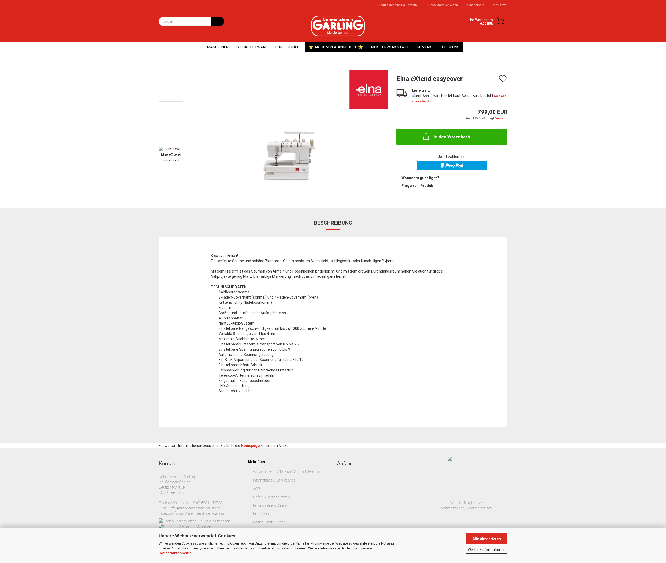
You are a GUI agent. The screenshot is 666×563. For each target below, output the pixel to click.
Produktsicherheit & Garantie (397, 5)
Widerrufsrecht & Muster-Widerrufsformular (287, 472)
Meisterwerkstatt (390, 47)
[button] (174, 78)
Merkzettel (499, 5)
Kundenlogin (475, 5)
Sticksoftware (251, 47)
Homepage (250, 446)
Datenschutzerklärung (175, 553)
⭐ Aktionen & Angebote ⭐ (336, 47)
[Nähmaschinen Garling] (338, 26)
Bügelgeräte (288, 47)
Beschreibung (333, 223)
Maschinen (218, 47)
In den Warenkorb (452, 137)
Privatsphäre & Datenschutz (274, 505)
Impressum (262, 514)
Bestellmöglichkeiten (443, 5)
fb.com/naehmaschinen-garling (199, 513)
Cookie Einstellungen (269, 522)
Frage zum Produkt (418, 186)
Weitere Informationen (486, 550)
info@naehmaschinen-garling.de (195, 508)
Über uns (450, 47)
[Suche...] (217, 21)
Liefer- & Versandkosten (271, 497)
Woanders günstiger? (420, 178)
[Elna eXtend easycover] (289, 156)
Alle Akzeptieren (486, 539)
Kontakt (425, 47)
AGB (256, 489)
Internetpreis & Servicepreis (274, 480)
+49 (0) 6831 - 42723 (205, 503)
